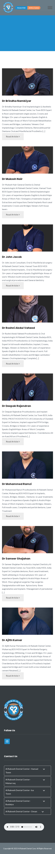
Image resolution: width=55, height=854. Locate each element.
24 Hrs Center (34, 8)
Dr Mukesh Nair (12, 179)
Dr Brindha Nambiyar (16, 101)
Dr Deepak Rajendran (16, 406)
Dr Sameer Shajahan (16, 558)
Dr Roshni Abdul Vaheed (18, 328)
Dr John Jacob (12, 257)
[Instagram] (7, 741)
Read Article (12, 136)
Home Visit (21, 8)
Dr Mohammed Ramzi (17, 484)
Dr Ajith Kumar (12, 640)
